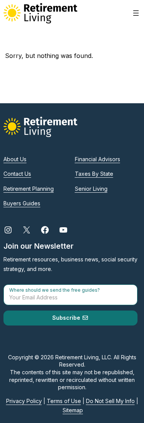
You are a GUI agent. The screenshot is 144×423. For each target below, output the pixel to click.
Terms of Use (64, 401)
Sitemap (73, 410)
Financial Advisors (97, 159)
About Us (14, 159)
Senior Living (91, 188)
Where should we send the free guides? (54, 290)
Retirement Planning (28, 188)
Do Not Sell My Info (110, 401)
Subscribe (67, 317)
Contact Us (17, 173)
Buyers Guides (21, 203)
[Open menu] (136, 13)
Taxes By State (94, 173)
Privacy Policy (24, 401)
